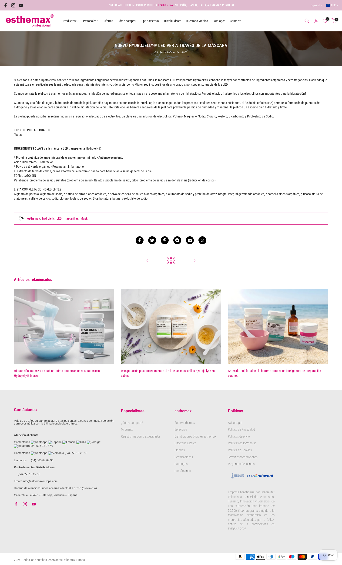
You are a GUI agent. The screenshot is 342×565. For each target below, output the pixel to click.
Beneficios (180, 429)
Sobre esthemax (184, 423)
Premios (179, 450)
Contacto (235, 21)
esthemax (33, 218)
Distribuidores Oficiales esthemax (195, 436)
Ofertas (108, 21)
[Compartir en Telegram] (177, 240)
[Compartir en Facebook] (140, 240)
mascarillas (71, 218)
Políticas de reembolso (242, 443)
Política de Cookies (240, 450)
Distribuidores (172, 21)
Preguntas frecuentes (241, 464)
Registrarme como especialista (140, 436)
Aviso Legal (235, 423)
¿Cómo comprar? (132, 423)
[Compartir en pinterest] (165, 240)
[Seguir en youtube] (21, 5)
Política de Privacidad (241, 429)
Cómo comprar (126, 21)
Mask (83, 218)
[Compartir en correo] (190, 240)
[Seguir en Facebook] (5, 5)
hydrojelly (48, 218)
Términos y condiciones (243, 457)
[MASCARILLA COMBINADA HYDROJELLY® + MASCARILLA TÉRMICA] (147, 261)
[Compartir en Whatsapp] (202, 240)
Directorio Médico (197, 21)
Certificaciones (183, 457)
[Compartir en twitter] (152, 240)
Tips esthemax (150, 21)
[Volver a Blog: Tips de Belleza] (171, 261)
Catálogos (219, 21)
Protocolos (90, 21)
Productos (69, 21)
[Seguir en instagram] (13, 5)
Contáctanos (182, 471)
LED (59, 218)
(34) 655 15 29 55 (76, 453)
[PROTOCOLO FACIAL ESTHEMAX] (194, 261)
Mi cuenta (127, 429)
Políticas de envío (239, 436)
